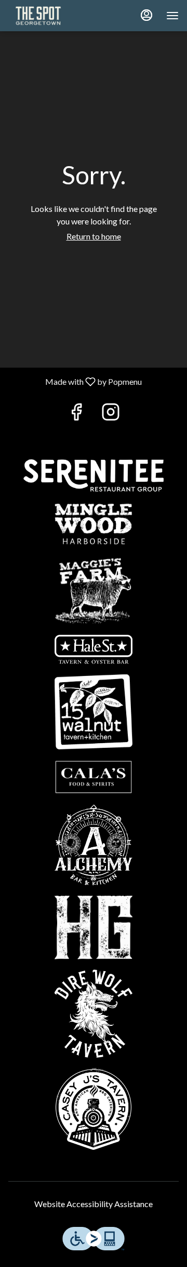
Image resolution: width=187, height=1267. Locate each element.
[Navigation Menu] (172, 15)
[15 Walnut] (93, 711)
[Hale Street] (93, 648)
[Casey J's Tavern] (93, 1107)
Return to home (93, 236)
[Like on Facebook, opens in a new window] (76, 414)
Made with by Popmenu (75, 381)
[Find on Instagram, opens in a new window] (110, 414)
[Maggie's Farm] (93, 589)
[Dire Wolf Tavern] (93, 1013)
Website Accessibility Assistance (93, 1204)
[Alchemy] (93, 843)
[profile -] (146, 15)
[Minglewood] (93, 523)
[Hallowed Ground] (93, 926)
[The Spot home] (55, 16)
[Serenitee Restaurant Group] (93, 474)
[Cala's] (93, 776)
